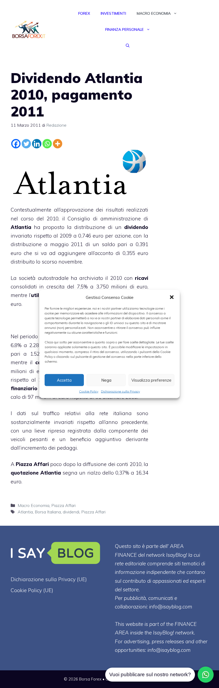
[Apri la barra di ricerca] (127, 45)
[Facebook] (16, 143)
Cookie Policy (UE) (32, 590)
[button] (171, 297)
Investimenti (113, 13)
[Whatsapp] (47, 143)
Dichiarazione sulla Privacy (120, 391)
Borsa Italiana (48, 511)
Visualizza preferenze (151, 379)
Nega (106, 379)
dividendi (71, 511)
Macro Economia (154, 13)
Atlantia (25, 511)
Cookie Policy (88, 391)
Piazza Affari (32, 464)
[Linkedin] (36, 143)
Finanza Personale (124, 29)
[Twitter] (26, 143)
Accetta (64, 379)
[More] (57, 143)
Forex (84, 13)
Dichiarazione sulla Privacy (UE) (49, 579)
